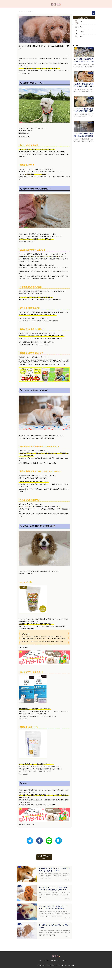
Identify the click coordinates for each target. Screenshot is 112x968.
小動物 (82, 32)
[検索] (93, 13)
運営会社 (46, 960)
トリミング (41, 916)
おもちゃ (41, 878)
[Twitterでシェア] (30, 840)
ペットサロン (54, 916)
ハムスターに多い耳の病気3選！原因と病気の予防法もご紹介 (83, 134)
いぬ (19, 12)
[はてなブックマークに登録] (58, 840)
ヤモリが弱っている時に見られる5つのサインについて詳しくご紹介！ (84, 60)
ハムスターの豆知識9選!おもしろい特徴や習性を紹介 (83, 110)
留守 (50, 878)
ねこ (81, 27)
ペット (47, 916)
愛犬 (60, 916)
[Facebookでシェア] (39, 840)
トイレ (40, 897)
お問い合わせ (65, 960)
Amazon (25, 648)
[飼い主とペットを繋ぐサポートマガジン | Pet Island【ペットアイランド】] (56, 4)
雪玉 (54, 935)
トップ (40, 960)
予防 (40, 935)
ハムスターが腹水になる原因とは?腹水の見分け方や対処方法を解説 (84, 85)
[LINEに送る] (49, 840)
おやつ (28, 824)
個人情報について (55, 960)
